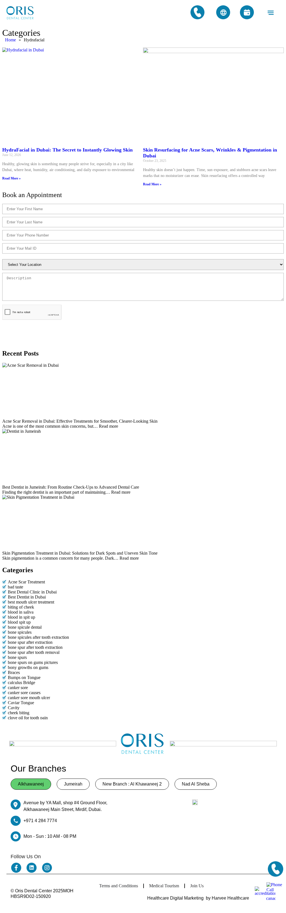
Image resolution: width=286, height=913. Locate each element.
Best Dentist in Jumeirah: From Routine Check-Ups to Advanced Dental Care (71, 487)
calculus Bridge (21, 682)
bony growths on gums (28, 667)
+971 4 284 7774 (40, 820)
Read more (108, 426)
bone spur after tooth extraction (35, 647)
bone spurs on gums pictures (33, 662)
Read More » (11, 178)
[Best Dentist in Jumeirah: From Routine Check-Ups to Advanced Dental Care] (143, 457)
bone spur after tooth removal (33, 652)
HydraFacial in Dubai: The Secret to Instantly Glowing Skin (67, 150)
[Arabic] (223, 12)
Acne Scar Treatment (26, 582)
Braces (14, 672)
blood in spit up (21, 617)
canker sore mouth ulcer (29, 697)
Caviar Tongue (21, 702)
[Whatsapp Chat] (274, 890)
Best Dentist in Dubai (27, 597)
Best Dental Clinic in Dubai (32, 592)
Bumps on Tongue (24, 677)
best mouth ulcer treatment (31, 602)
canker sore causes (24, 692)
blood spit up (19, 622)
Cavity (14, 707)
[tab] (31, 784)
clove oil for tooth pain (28, 717)
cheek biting (18, 712)
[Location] (195, 802)
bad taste (15, 587)
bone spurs (17, 657)
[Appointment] (247, 12)
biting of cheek (21, 607)
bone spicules (20, 632)
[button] (270, 12)
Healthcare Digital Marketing (175, 898)
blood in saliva (21, 612)
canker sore (18, 687)
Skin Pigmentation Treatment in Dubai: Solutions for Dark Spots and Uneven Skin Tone (80, 553)
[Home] (20, 12)
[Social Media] (16, 867)
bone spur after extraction (30, 642)
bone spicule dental (25, 627)
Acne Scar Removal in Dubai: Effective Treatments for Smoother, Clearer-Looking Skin (80, 421)
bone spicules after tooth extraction (38, 637)
